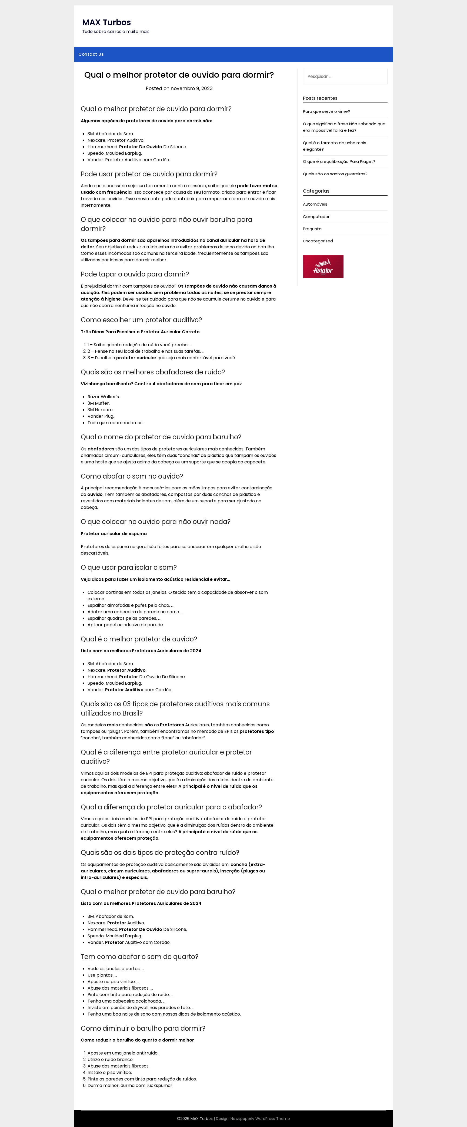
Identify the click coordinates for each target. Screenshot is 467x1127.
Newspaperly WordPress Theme (260, 1118)
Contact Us (91, 54)
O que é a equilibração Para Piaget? (339, 161)
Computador (316, 216)
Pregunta (312, 229)
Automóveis (315, 204)
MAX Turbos (106, 22)
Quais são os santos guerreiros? (335, 174)
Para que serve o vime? (326, 111)
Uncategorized (318, 241)
